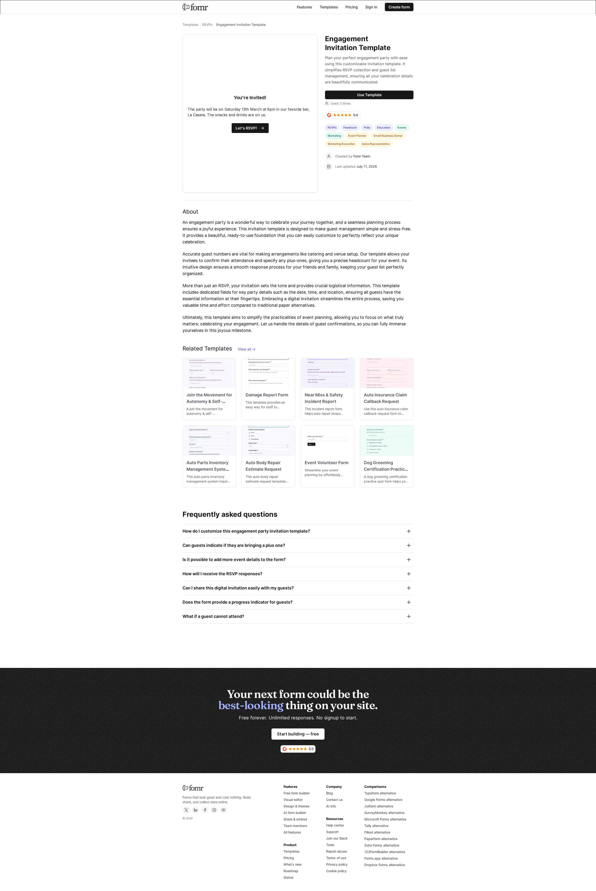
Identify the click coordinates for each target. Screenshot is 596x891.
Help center (335, 825)
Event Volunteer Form (327, 462)
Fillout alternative (377, 832)
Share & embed (295, 819)
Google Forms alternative (383, 800)
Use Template (369, 94)
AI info (331, 806)
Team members (295, 826)
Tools (330, 845)
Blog (329, 793)
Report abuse (336, 851)
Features (304, 7)
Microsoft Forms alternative (385, 819)
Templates (329, 7)
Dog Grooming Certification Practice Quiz (385, 469)
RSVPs (207, 25)
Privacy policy (337, 864)
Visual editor (293, 800)
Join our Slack (337, 838)
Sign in (371, 7)
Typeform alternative (380, 793)
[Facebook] (205, 810)
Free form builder (297, 793)
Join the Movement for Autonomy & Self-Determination (209, 401)
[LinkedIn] (195, 810)
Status (289, 877)
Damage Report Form (267, 394)
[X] (186, 810)
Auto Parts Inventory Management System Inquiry (207, 469)
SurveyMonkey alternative (384, 813)
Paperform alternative (380, 839)
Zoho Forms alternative (381, 845)
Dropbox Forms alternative (384, 865)
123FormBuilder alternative (384, 852)
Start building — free (298, 733)
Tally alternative (376, 826)
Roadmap (291, 871)
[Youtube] (223, 810)
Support (332, 832)
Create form (399, 7)
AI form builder (295, 813)
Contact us (334, 800)
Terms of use (336, 858)
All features (292, 832)
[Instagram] (214, 810)
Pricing (351, 7)
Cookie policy (336, 871)
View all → (247, 349)
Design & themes (297, 806)
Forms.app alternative (381, 858)
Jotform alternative (378, 806)
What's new (293, 864)
